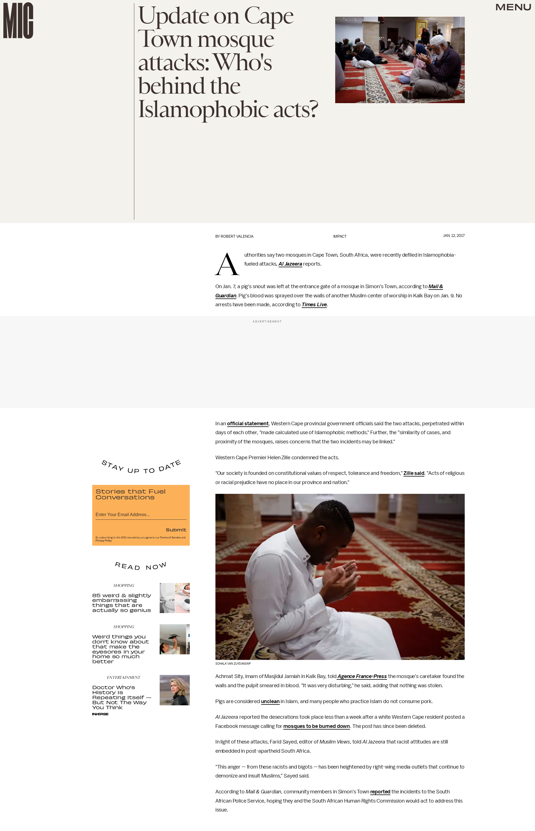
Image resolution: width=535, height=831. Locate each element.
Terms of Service (170, 537)
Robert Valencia (237, 236)
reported (380, 791)
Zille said (413, 473)
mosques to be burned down (316, 726)
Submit (176, 529)
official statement (248, 423)
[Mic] (18, 20)
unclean (270, 701)
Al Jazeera (290, 264)
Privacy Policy (104, 540)
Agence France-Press (362, 676)
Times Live (314, 304)
